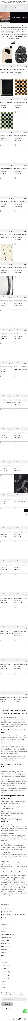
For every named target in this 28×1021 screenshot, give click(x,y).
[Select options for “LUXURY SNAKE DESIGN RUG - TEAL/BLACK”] (17, 197)
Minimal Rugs (4, 879)
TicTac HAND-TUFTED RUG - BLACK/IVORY (21, 367)
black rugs (24, 854)
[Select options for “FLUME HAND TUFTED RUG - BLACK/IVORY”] (17, 462)
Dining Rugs (4, 893)
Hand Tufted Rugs (14, 882)
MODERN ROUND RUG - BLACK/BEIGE (21, 136)
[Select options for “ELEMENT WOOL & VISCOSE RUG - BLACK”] (17, 329)
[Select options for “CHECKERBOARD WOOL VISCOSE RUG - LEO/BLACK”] (17, 98)
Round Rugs (21, 889)
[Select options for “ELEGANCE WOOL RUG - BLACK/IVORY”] (17, 296)
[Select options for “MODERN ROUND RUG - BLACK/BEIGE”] (17, 131)
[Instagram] (6, 1009)
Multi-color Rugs (8, 888)
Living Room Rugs (18, 893)
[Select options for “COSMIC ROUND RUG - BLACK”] (3, 230)
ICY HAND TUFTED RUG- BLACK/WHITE (21, 697)
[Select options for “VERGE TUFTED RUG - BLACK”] (3, 495)
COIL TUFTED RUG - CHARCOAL (21, 499)
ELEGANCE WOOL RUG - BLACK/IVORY (21, 301)
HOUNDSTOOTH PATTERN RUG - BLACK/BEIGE (7, 169)
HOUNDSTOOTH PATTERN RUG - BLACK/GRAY (21, 169)
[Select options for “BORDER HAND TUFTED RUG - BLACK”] (3, 98)
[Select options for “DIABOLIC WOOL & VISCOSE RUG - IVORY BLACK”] (3, 263)
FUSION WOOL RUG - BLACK (7, 631)
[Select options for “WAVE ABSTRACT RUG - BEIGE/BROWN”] (3, 197)
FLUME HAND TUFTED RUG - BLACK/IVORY (21, 466)
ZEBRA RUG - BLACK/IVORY (21, 400)
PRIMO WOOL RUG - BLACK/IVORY (7, 598)
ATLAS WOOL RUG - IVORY (21, 268)
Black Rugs (23, 884)
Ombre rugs (21, 877)
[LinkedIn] (10, 1009)
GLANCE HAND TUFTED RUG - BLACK (21, 433)
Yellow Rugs (17, 886)
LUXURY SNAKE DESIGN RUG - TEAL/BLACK (21, 202)
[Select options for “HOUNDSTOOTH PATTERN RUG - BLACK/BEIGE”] (3, 164)
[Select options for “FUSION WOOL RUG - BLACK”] (3, 627)
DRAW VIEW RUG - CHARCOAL (21, 598)
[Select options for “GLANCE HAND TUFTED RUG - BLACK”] (17, 429)
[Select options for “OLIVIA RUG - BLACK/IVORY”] (3, 296)
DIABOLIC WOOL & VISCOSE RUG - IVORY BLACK (7, 268)
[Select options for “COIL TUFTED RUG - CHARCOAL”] (17, 495)
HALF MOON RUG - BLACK (21, 532)
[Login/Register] (13, 1019)
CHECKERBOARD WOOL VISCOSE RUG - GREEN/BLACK (7, 136)
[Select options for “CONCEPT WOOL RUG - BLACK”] (3, 561)
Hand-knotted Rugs (17, 881)
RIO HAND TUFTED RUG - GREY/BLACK (7, 433)
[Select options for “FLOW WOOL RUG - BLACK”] (17, 230)
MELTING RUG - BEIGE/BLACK (7, 532)
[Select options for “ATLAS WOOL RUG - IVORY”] (17, 263)
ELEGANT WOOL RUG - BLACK (21, 631)
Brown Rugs (4, 884)
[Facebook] (3, 1009)
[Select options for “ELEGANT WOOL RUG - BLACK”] (17, 627)
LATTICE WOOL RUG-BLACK (21, 664)
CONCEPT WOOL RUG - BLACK (7, 565)
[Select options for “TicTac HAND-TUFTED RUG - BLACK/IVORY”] (17, 362)
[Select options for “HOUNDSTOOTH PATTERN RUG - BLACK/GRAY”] (17, 164)
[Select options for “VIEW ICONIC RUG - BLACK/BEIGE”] (3, 396)
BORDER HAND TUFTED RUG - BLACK (7, 103)
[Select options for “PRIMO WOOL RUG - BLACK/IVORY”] (3, 594)
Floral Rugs (11, 879)
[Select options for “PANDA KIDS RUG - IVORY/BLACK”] (3, 65)
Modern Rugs (13, 875)
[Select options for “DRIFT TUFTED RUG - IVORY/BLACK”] (3, 660)
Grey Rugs (16, 884)
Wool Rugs (3, 891)
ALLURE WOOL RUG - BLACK (7, 334)
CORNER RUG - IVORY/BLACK (7, 367)
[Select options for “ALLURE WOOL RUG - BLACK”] (3, 329)
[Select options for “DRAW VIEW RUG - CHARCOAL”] (17, 594)
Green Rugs (10, 886)
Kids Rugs (10, 893)
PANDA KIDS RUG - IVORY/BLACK (7, 70)
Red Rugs (3, 886)
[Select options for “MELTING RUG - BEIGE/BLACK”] (3, 528)
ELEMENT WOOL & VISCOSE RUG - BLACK (21, 334)
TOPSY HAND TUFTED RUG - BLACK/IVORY (7, 466)
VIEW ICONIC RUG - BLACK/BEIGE (7, 400)
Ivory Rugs (10, 884)
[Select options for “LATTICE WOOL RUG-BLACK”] (17, 660)
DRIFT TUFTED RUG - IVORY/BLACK (7, 664)
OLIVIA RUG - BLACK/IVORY (7, 301)
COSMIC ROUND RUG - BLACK (7, 235)
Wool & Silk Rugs (12, 891)
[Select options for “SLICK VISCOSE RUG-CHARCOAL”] (3, 693)
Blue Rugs (22, 882)
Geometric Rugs (5, 877)
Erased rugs (7, 895)
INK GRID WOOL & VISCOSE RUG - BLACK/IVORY (21, 70)
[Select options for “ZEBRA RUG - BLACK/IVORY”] (17, 396)
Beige (22, 886)
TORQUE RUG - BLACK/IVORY (21, 565)
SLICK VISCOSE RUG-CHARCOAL (7, 697)
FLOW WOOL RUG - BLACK (21, 235)
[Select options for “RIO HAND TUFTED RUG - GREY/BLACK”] (3, 429)
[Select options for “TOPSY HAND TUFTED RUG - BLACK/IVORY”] (3, 462)
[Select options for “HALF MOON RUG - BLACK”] (17, 528)
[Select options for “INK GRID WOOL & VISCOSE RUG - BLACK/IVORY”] (17, 65)
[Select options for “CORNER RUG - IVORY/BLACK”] (3, 362)
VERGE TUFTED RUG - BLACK (7, 499)
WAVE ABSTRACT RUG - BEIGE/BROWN (7, 202)
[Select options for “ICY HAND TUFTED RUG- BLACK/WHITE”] (17, 693)
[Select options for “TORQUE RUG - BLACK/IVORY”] (17, 561)
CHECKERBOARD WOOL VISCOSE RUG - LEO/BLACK (21, 103)
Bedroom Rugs (21, 891)
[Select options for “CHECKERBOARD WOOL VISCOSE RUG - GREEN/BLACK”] (3, 131)
